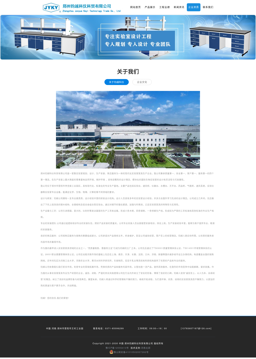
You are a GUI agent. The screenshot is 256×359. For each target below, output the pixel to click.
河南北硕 (146, 347)
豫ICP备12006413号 (117, 347)
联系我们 (208, 7)
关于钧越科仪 (116, 82)
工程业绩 (164, 7)
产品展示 (150, 7)
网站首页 (135, 7)
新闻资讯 (179, 7)
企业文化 (142, 82)
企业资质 (193, 7)
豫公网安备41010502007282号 (131, 352)
